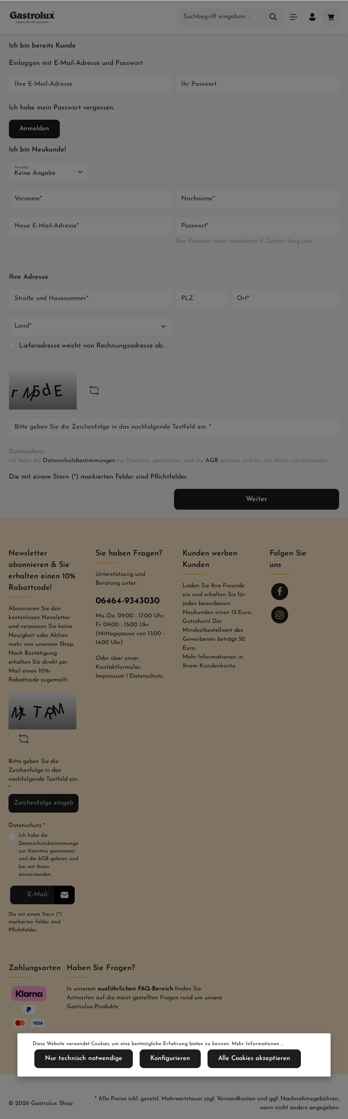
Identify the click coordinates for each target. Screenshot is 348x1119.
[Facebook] (279, 591)
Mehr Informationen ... (257, 1043)
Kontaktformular (117, 667)
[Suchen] (273, 17)
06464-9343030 (127, 601)
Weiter (256, 499)
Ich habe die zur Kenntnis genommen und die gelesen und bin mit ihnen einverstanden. (169, 460)
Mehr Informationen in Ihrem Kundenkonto (212, 661)
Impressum (109, 676)
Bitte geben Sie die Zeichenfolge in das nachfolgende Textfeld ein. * (43, 774)
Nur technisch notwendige (83, 1058)
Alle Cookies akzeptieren (254, 1058)
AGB (211, 460)
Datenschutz (146, 676)
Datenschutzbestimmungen (79, 460)
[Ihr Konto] (312, 16)
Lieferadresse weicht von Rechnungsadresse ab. (91, 345)
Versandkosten (236, 1099)
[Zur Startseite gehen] (32, 16)
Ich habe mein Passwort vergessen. (62, 107)
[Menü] (293, 16)
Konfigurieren (170, 1058)
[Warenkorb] (331, 16)
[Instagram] (279, 614)
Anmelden (34, 129)
